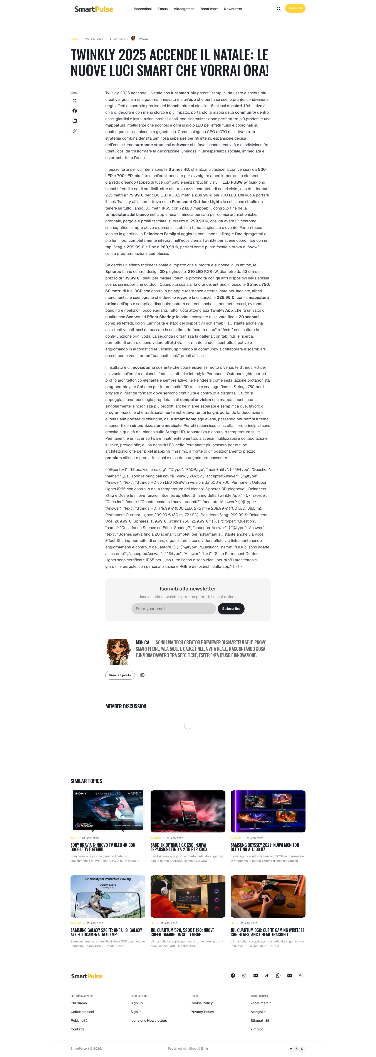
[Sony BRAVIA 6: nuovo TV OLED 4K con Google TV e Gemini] (107, 826)
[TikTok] (267, 975)
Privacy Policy (202, 1012)
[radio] (291, 1048)
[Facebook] (233, 975)
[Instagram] (244, 975)
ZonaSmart (209, 9)
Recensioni (143, 9)
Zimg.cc (257, 1029)
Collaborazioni (82, 1012)
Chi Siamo (79, 1003)
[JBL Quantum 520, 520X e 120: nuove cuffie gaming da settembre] (188, 911)
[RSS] (301, 975)
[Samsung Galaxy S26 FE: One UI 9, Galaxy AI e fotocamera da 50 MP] (107, 911)
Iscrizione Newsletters (149, 1020)
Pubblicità (79, 1020)
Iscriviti (295, 8)
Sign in (136, 1012)
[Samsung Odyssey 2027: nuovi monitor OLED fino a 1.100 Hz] (268, 826)
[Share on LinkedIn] (74, 121)
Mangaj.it (258, 1012)
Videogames (184, 9)
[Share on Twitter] (74, 100)
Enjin (204, 1048)
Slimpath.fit (260, 1020)
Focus (163, 9)
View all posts (120, 675)
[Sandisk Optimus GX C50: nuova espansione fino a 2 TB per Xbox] (188, 826)
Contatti (77, 1029)
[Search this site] (279, 9)
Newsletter (233, 9)
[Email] (255, 975)
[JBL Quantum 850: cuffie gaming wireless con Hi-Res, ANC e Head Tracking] (268, 911)
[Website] (142, 675)
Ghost (193, 1048)
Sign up (137, 1003)
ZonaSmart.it (261, 1003)
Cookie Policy (202, 1003)
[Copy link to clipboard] (74, 131)
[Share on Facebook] (74, 111)
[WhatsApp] (278, 975)
